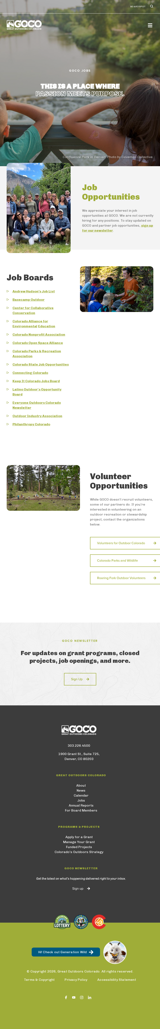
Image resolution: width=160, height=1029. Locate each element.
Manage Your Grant (79, 842)
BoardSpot (138, 6)
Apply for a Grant (79, 837)
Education (46, 326)
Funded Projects (79, 847)
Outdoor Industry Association (37, 416)
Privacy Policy (76, 980)
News (81, 790)
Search (151, 6)
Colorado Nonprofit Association (38, 334)
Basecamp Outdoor (28, 300)
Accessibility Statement (116, 980)
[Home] (24, 25)
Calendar (81, 795)
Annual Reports (81, 805)
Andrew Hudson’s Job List (33, 291)
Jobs (81, 800)
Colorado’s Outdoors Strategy (79, 852)
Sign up (77, 889)
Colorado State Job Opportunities (40, 364)
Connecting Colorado (30, 373)
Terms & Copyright (39, 980)
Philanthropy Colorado (31, 424)
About (81, 785)
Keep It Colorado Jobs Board (36, 381)
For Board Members (81, 810)
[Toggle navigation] (150, 25)
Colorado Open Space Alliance (37, 343)
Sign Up (76, 679)
